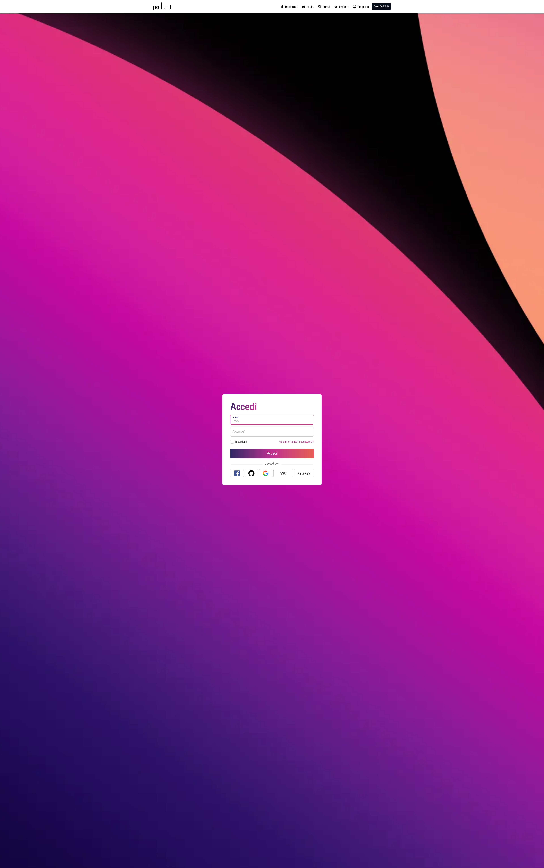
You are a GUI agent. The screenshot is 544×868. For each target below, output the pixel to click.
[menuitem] (288, 6)
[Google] (265, 473)
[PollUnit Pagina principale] (168, 8)
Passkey (304, 474)
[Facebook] (237, 473)
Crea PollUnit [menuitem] (381, 6)
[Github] (251, 473)
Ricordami (241, 441)
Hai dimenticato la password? (296, 441)
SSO (283, 474)
